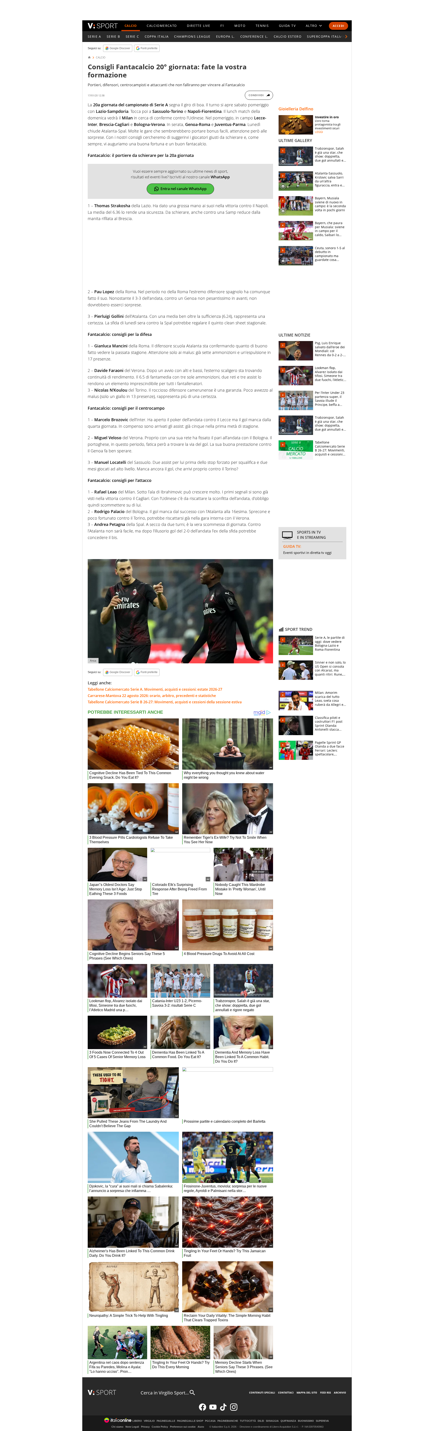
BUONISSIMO (306, 1421)
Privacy (145, 1426)
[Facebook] (202, 1410)
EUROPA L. (225, 36)
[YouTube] (213, 1410)
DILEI (261, 1421)
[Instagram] (233, 1410)
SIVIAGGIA (272, 1421)
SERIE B (113, 36)
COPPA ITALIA (157, 36)
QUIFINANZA (288, 1421)
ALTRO (311, 25)
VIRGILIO (149, 1421)
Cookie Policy (160, 1426)
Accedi (338, 26)
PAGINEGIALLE (166, 1421)
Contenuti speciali (262, 1392)
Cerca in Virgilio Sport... (165, 1393)
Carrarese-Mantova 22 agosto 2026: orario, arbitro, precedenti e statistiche (152, 695)
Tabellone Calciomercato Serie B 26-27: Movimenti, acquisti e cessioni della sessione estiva (165, 701)
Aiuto (201, 1426)
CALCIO (131, 25)
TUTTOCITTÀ (248, 1421)
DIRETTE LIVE (198, 25)
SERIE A (94, 36)
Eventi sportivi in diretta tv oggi (307, 552)
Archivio (340, 1392)
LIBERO (137, 1421)
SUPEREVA (322, 1421)
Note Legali (132, 1426)
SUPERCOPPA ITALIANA (327, 36)
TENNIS (262, 25)
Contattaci (286, 1392)
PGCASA (210, 1421)
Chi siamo (117, 1426)
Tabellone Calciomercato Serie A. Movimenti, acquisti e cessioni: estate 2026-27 (155, 689)
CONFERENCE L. (254, 36)
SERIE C (132, 36)
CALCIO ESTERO (288, 36)
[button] (346, 36)
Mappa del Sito (307, 1392)
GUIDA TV (287, 25)
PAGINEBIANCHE (227, 1421)
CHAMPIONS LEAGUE (192, 36)
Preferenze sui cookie (183, 1426)
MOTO (239, 25)
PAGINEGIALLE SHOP (190, 1421)
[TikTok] (223, 1410)
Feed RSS (325, 1392)
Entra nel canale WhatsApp (183, 188)
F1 (222, 25)
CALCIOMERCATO (162, 25)
